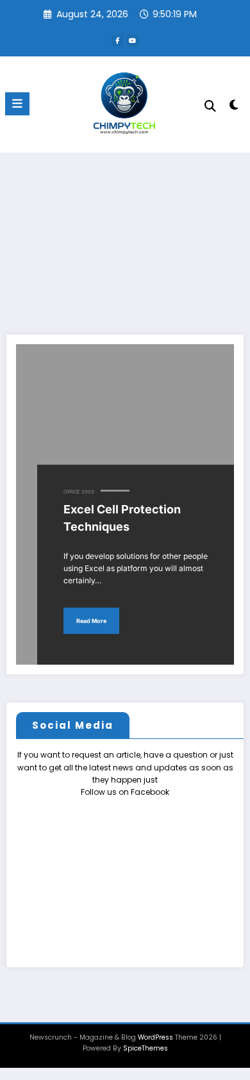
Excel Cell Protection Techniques (122, 518)
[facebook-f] (117, 40)
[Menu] (17, 103)
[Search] (210, 106)
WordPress (155, 1037)
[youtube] (132, 40)
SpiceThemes (145, 1048)
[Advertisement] (125, 235)
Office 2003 (78, 492)
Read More (91, 620)
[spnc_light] (233, 107)
